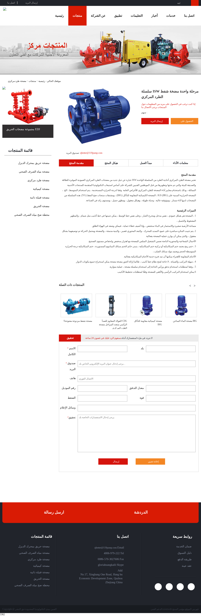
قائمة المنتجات (20, 150)
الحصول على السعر (182, 122)
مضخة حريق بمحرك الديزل (33, 163)
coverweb (167, 609)
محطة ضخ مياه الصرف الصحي (31, 214)
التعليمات (137, 15)
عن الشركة (98, 15)
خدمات (170, 15)
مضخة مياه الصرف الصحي (34, 171)
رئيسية (59, 15)
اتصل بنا (189, 15)
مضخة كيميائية (41, 188)
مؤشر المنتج (178, 609)
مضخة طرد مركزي (17, 81)
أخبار (154, 15)
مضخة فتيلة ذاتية (39, 197)
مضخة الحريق (41, 206)
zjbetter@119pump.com (90, 153)
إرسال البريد (156, 121)
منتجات (77, 15)
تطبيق (118, 15)
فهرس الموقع (192, 609)
